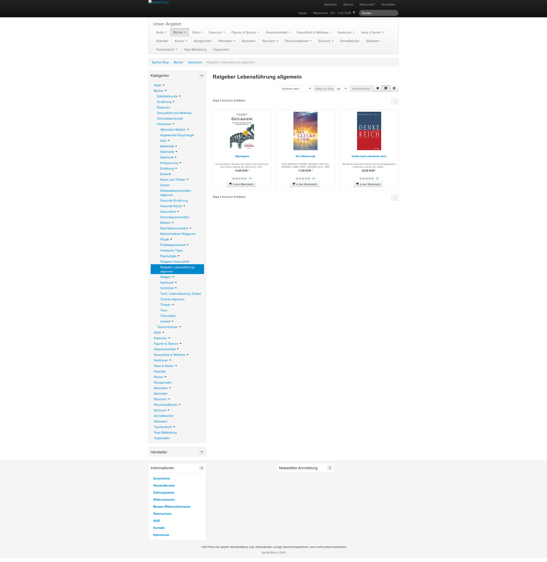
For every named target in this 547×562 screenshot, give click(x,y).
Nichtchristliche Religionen (178, 234)
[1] (377, 88)
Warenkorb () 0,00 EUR (333, 13)
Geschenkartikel (277, 32)
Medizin (166, 222)
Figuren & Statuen (244, 32)
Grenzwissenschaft (170, 118)
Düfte (196, 32)
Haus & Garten (371, 32)
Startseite (330, 4)
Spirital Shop (160, 62)
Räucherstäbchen (297, 41)
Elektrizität (167, 152)
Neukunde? (367, 4)
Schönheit (167, 288)
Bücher (178, 32)
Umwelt (165, 321)
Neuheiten (249, 41)
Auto (163, 140)
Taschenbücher (168, 327)
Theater (166, 304)
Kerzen (180, 41)
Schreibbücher (350, 41)
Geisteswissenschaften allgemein (175, 192)
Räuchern (269, 41)
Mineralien (225, 41)
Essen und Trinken (173, 179)
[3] (386, 88)
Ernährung (164, 102)
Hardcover (345, 32)
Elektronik (167, 157)
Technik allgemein (172, 299)
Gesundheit (168, 211)
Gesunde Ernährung (174, 200)
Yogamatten (221, 49)
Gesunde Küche (171, 206)
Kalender (162, 41)
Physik (165, 239)
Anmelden (388, 4)
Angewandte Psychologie (177, 135)
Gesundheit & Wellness (313, 32)
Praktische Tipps (171, 250)
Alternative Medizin (173, 129)
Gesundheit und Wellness (174, 113)
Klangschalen (203, 41)
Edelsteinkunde (168, 96)
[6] (394, 88)
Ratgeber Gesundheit (174, 261)
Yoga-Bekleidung (195, 49)
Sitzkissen (372, 41)
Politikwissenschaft (173, 245)
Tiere (163, 310)
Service (348, 4)
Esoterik (165, 174)
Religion (166, 277)
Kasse (302, 13)
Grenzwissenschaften (174, 217)
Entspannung (169, 163)
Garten (165, 185)
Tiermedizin (168, 316)
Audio (160, 32)
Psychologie (168, 256)
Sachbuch (167, 282)
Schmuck (324, 41)
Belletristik (167, 146)
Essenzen (216, 32)
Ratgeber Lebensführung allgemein (177, 269)
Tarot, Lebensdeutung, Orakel (180, 293)
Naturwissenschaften (174, 228)
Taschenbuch (165, 49)
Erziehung (167, 168)
